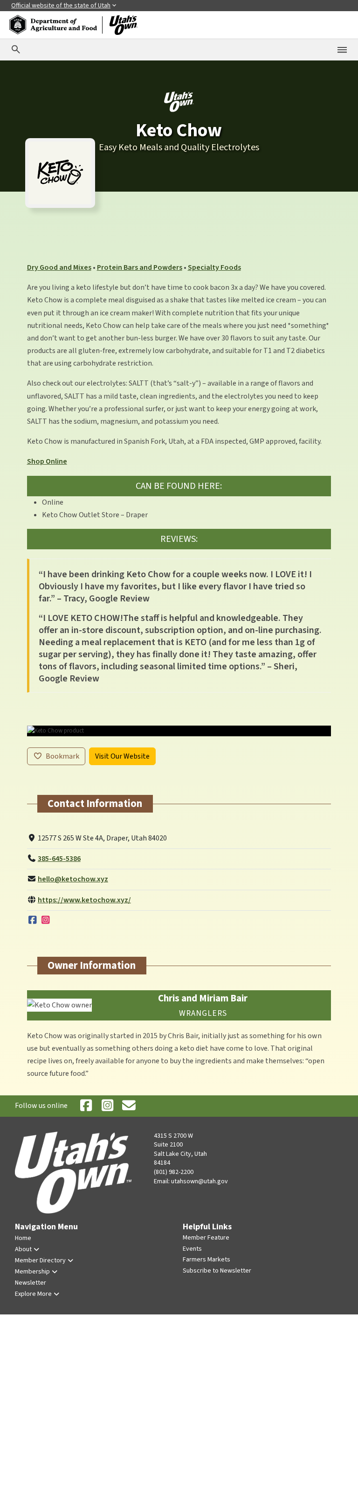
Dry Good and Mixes (59, 267)
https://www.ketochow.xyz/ (84, 900)
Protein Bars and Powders (139, 267)
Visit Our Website (122, 756)
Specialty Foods (214, 267)
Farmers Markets (206, 1259)
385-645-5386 (59, 859)
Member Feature (206, 1237)
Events (192, 1249)
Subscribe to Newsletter (217, 1270)
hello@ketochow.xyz (73, 879)
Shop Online (47, 461)
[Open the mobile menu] (342, 49)
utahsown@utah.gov (199, 1181)
